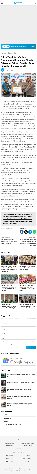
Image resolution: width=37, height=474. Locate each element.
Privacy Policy (27, 446)
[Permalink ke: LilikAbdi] (2, 70)
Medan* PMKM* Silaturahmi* (12, 424)
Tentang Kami (9, 443)
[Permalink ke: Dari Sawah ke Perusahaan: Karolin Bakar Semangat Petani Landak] (27, 260)
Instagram (28, 458)
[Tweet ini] (26, 232)
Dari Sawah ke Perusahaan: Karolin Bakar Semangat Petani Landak (27, 267)
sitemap (18, 449)
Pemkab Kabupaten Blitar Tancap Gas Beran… (19, 404)
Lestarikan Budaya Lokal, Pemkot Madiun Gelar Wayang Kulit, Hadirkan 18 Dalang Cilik (9, 268)
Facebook (10, 455)
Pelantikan (7, 418)
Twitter (28, 455)
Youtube (11, 461)
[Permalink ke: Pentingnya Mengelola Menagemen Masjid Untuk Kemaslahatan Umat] (27, 298)
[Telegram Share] (30, 232)
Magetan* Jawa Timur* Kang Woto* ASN (16, 428)
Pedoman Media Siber (27, 443)
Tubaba (6, 421)
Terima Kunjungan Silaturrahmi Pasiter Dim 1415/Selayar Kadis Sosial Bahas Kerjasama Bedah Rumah (27, 241)
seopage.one (29, 469)
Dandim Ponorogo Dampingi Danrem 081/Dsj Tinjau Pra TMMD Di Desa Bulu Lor (8, 287)
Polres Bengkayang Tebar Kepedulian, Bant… (19, 397)
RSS (28, 461)
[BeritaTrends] (18, 2)
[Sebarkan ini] (22, 232)
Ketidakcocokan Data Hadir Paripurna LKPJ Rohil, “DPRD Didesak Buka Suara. (27, 287)
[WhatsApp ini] (34, 232)
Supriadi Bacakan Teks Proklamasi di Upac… (21, 383)
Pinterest (10, 458)
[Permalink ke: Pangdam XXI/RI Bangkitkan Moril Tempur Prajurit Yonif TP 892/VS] (9, 298)
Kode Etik (9, 446)
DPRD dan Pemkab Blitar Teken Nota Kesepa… (19, 390)
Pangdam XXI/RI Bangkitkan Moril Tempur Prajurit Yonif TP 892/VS (9, 306)
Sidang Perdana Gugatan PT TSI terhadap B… (21, 375)
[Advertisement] (18, 24)
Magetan (6, 415)
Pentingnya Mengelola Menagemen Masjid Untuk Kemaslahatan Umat (27, 306)
